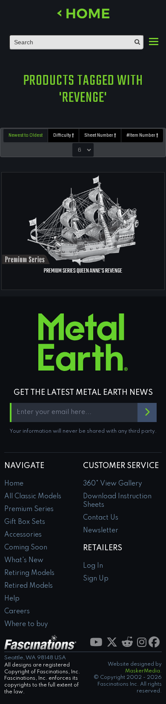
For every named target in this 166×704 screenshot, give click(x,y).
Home (13, 483)
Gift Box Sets (24, 522)
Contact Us (100, 517)
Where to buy (26, 624)
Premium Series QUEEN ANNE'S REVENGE (83, 271)
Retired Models (28, 586)
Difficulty (62, 135)
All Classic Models (32, 496)
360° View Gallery (112, 483)
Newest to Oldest (26, 135)
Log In (93, 566)
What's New (23, 560)
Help (12, 598)
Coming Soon (25, 547)
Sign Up (96, 578)
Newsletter (100, 530)
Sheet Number (99, 135)
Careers (17, 611)
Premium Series (29, 509)
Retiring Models (29, 573)
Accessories (23, 535)
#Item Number (141, 135)
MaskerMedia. (143, 671)
